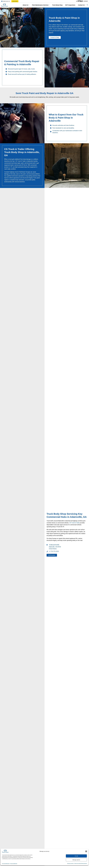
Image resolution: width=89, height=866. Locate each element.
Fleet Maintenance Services (40, 5)
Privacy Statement (13, 863)
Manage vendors (70, 863)
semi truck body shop (22, 97)
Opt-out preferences (6, 863)
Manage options (76, 859)
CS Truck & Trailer (14, 149)
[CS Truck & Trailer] (9, 5)
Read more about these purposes (80, 863)
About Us (25, 5)
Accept (76, 856)
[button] (86, 851)
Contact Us (81, 5)
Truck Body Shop (57, 5)
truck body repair (15, 163)
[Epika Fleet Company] (79, 1)
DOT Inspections (70, 5)
